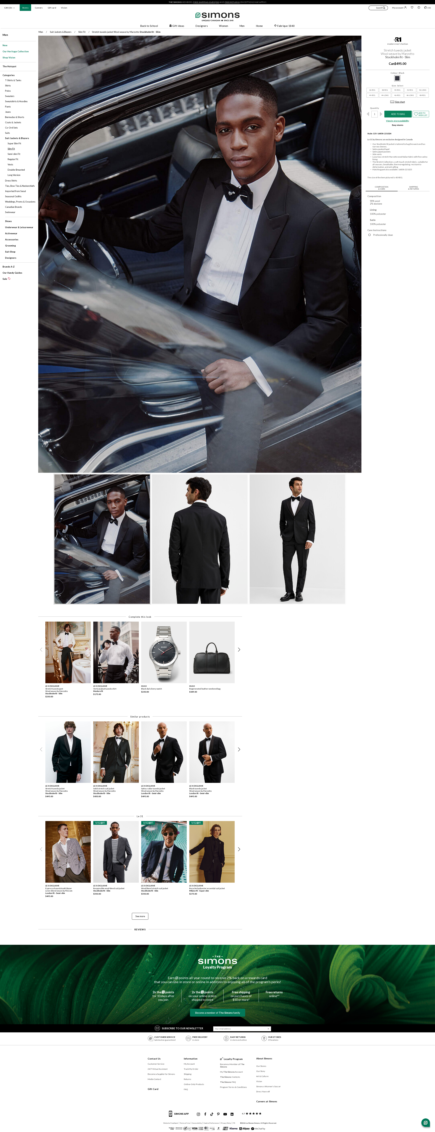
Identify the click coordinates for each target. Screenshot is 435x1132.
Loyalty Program (217, 967)
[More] (381, 114)
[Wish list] (412, 7)
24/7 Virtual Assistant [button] (158, 1069)
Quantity (374, 108)
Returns (187, 1079)
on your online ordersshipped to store (202, 995)
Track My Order (191, 1069)
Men (5, 34)
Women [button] (223, 25)
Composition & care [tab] (381, 188)
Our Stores (261, 1066)
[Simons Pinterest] (218, 1114)
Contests (230, 1077)
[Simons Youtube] (225, 1114)
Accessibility (197, 1123)
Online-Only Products (194, 1084)
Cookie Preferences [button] (211, 1123)
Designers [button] (201, 25)
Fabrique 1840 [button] (286, 25)
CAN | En (8, 7)
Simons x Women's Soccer (268, 1086)
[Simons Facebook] (205, 1114)
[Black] (397, 78)
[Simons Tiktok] (211, 1114)
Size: (397, 85)
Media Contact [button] (154, 1079)
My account (397, 7)
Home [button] (259, 25)
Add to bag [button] (398, 114)
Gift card (52, 7)
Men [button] (242, 25)
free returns (232, 2)
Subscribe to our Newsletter (182, 1028)
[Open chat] (425, 1122)
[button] (378, 8)
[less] (368, 114)
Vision (64, 7)
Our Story (260, 1071)
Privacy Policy (226, 1123)
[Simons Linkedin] (232, 1114)
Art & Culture (262, 1076)
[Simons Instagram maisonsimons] (198, 1114)
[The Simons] (217, 960)
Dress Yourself (263, 1091)
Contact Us (154, 1058)
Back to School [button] (149, 25)
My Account (189, 1064)
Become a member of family (217, 1012)
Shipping (188, 1074)
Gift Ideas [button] (178, 25)
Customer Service (156, 1064)
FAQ (186, 1089)
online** (274, 994)
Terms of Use (185, 1123)
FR (234, 1123)
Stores (25, 7)
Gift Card (153, 1089)
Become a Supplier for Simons (161, 1074)
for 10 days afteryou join (163, 995)
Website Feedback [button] (170, 1123)
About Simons (264, 1058)
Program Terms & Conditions (233, 1087)
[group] (69, 661)
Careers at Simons (266, 1101)
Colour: (397, 73)
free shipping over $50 (206, 2)
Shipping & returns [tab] (413, 188)
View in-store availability (397, 120)
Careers (39, 7)
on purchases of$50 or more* (241, 995)
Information (191, 1058)
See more (140, 916)
